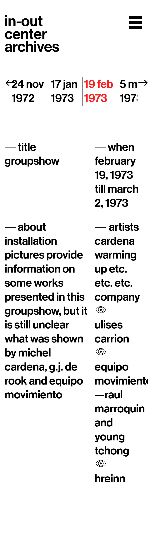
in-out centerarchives (32, 34)
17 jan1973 (64, 91)
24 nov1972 (28, 91)
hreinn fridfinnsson (124, 485)
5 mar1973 (133, 91)
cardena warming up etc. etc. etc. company (117, 269)
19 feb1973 (98, 91)
